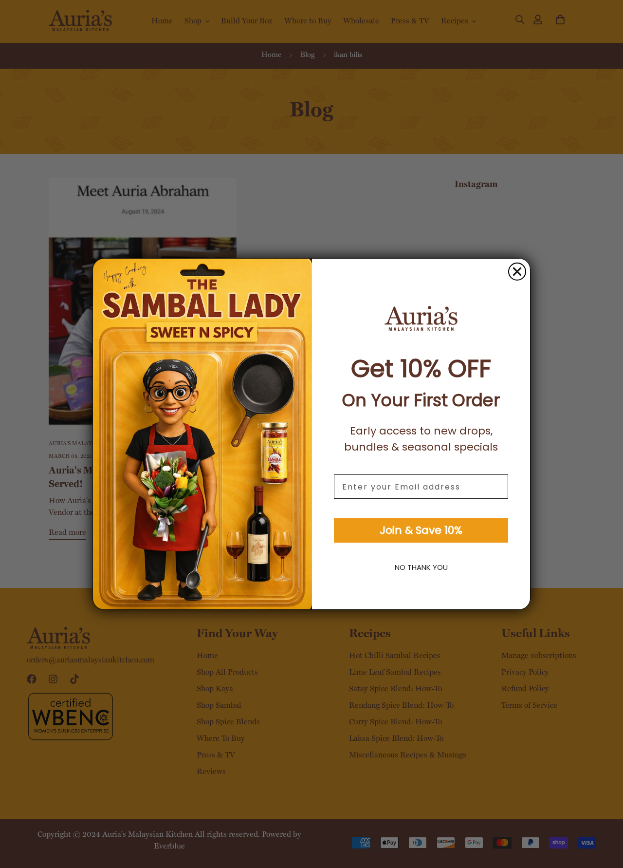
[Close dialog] (517, 271)
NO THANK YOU (421, 567)
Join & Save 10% (421, 530)
